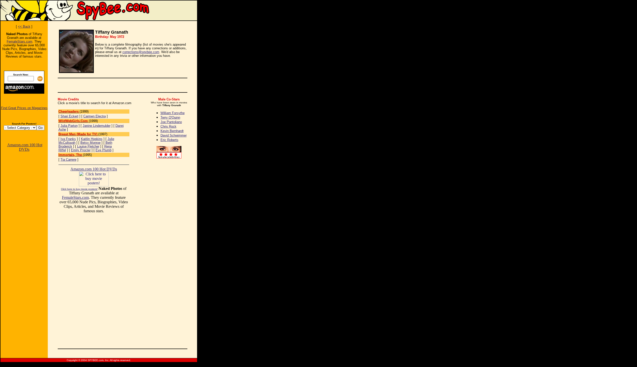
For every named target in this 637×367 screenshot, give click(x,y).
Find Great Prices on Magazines (24, 108)
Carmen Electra (94, 116)
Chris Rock (168, 126)
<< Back (24, 26)
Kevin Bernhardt (172, 131)
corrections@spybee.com (140, 52)
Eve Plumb (103, 150)
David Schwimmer (173, 135)
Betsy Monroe (90, 143)
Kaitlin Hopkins (92, 139)
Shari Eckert (69, 116)
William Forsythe (172, 113)
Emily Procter (81, 150)
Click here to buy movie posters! (79, 189)
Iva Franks (68, 139)
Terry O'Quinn (170, 117)
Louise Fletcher (88, 146)
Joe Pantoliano (171, 122)
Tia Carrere (68, 159)
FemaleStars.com (19, 41)
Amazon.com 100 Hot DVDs (24, 147)
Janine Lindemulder (96, 126)
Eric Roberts (169, 140)
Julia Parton (69, 126)
